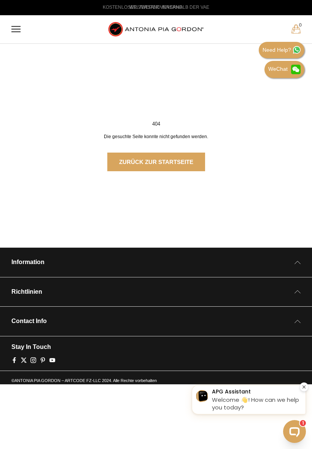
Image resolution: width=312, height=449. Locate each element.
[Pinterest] (43, 359)
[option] (156, 7)
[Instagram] (33, 359)
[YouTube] (52, 359)
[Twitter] (24, 359)
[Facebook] (14, 359)
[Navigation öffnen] (16, 29)
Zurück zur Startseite (156, 162)
